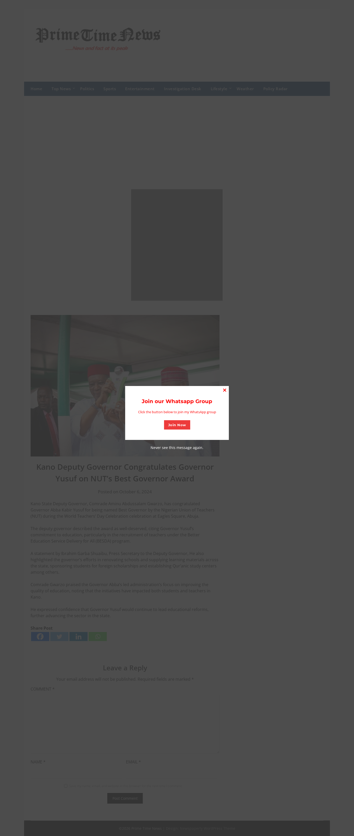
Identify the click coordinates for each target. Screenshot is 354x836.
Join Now (177, 425)
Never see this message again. (177, 447)
